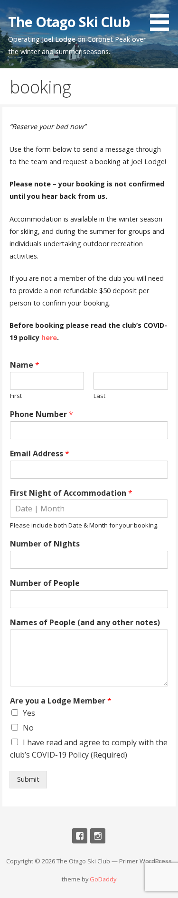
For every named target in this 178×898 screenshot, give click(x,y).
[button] (163, 17)
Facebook (79, 835)
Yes (29, 713)
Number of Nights (45, 544)
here (49, 337)
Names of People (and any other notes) (85, 623)
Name (24, 365)
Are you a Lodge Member (61, 701)
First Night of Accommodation (71, 493)
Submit (28, 779)
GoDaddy (103, 879)
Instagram (97, 835)
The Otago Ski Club (69, 21)
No (28, 727)
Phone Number (41, 414)
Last (99, 396)
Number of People (45, 583)
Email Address (39, 454)
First (16, 396)
